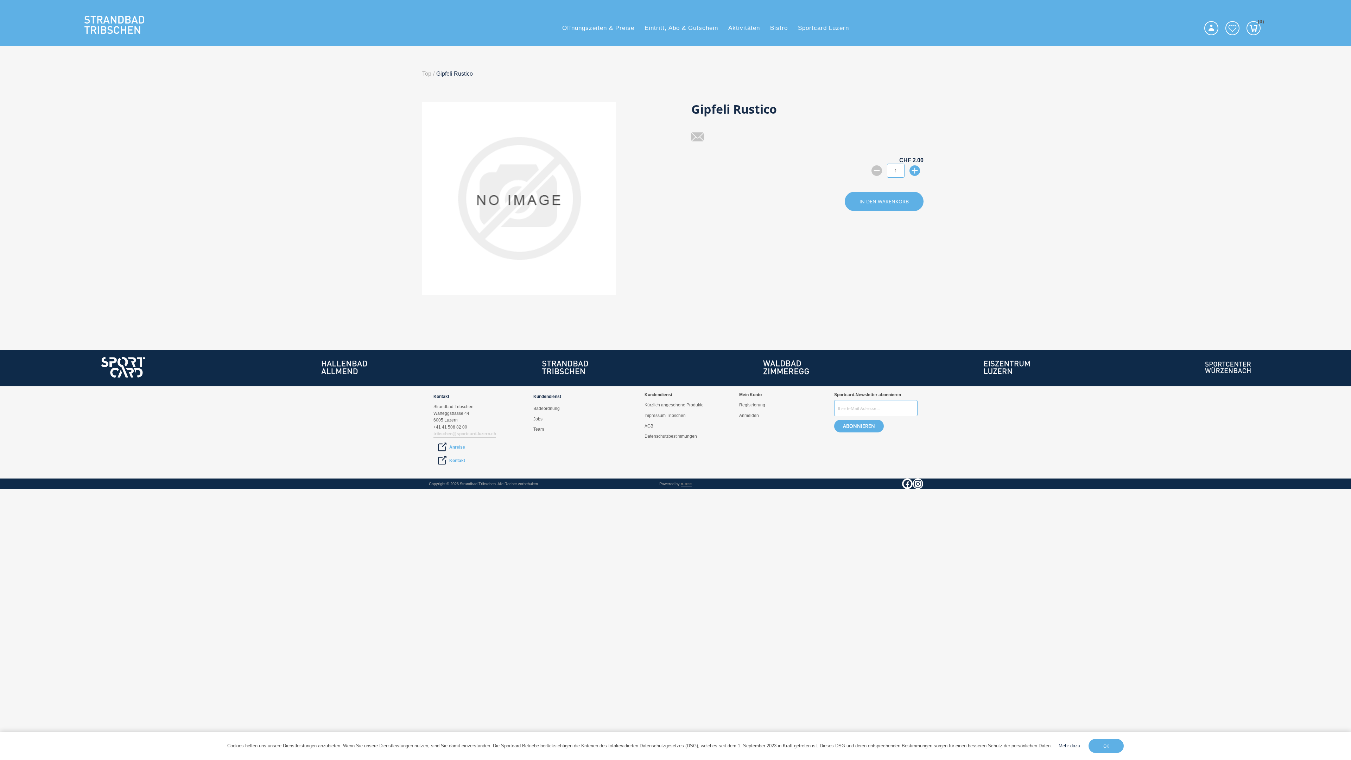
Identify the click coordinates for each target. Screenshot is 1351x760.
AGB (649, 426)
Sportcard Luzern (823, 28)
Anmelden (749, 415)
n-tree (686, 484)
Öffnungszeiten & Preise (598, 28)
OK (1106, 746)
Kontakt (457, 460)
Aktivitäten (744, 28)
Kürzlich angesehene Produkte (674, 405)
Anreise (457, 447)
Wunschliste (1232, 28)
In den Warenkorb (884, 201)
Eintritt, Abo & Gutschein (681, 28)
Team (538, 429)
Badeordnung (546, 408)
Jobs (538, 419)
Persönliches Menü (1211, 28)
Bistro (779, 28)
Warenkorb (1259, 22)
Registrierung (752, 405)
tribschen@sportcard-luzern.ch (464, 433)
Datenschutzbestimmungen (671, 436)
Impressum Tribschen (665, 415)
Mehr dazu (1069, 745)
